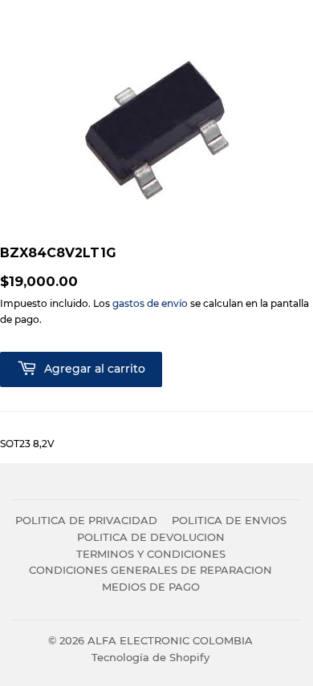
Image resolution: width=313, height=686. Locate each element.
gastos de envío (150, 303)
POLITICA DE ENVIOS (229, 520)
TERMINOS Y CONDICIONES (151, 553)
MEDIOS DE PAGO (151, 586)
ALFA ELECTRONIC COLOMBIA (170, 640)
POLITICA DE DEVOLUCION (151, 537)
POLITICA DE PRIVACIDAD (86, 520)
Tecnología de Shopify (150, 657)
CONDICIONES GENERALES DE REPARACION (150, 569)
